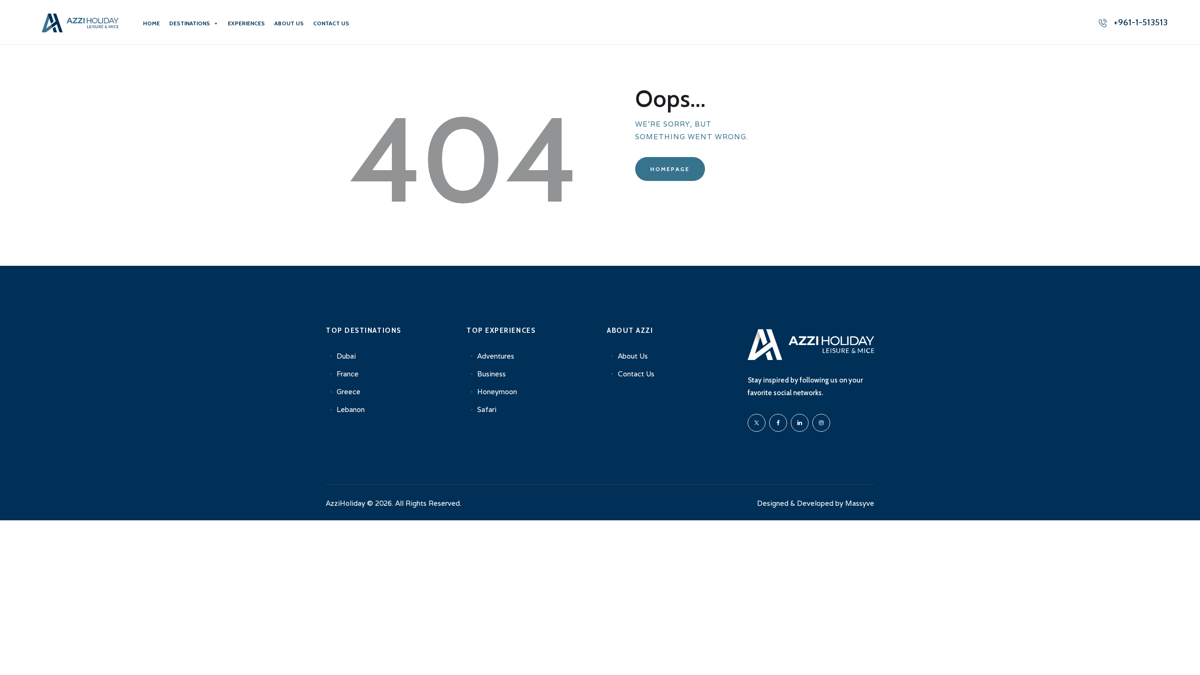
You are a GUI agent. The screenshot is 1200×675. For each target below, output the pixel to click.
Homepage (670, 168)
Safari (486, 409)
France (348, 373)
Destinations (189, 23)
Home (151, 23)
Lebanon (351, 409)
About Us (289, 23)
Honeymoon (497, 391)
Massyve (859, 503)
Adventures (495, 356)
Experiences (246, 23)
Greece (348, 391)
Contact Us (331, 23)
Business (491, 373)
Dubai (346, 356)
